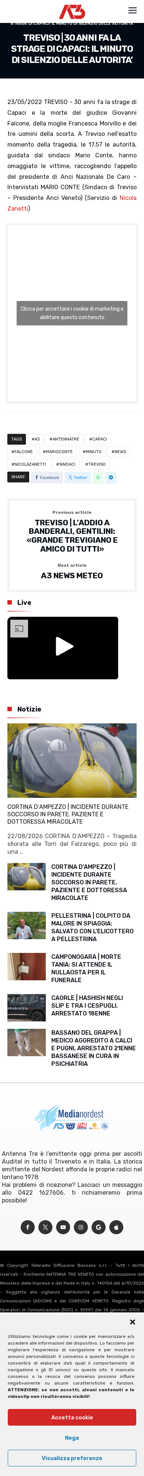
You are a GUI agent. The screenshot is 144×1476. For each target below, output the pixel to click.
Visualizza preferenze (72, 1458)
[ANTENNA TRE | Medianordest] (72, 4)
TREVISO (97, 464)
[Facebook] (28, 1227)
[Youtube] (63, 1227)
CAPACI (99, 439)
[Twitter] (45, 1227)
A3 (37, 439)
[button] (132, 1322)
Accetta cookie (72, 1417)
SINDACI (67, 464)
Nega (72, 1438)
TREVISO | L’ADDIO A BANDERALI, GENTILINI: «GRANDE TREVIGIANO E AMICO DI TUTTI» (72, 531)
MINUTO (94, 451)
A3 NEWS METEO (72, 571)
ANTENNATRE (65, 439)
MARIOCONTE (59, 451)
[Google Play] (99, 1227)
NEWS (120, 451)
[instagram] (81, 1227)
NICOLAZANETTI (30, 464)
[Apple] (116, 1227)
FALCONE (23, 451)
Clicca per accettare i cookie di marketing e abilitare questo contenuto (72, 313)
